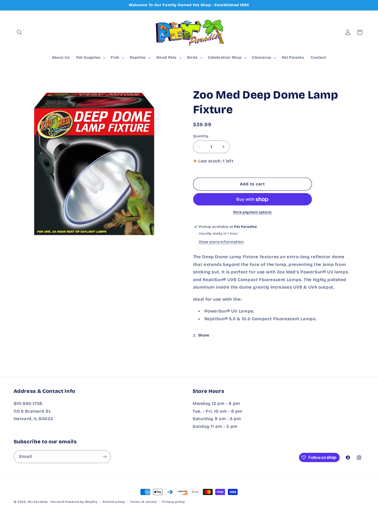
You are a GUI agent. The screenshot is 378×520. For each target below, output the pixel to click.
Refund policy (114, 502)
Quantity (200, 136)
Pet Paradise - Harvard (46, 502)
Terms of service (143, 502)
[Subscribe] (104, 456)
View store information (221, 242)
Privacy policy (173, 502)
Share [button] (203, 335)
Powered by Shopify (81, 502)
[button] (19, 32)
